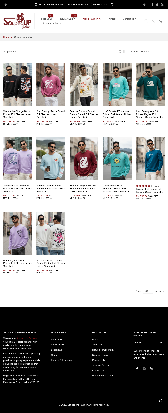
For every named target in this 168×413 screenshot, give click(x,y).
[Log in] (153, 21)
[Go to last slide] (6, 4)
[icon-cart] (160, 21)
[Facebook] (152, 5)
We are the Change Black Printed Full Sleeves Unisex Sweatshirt (17, 114)
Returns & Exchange (61, 360)
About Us (97, 344)
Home (6, 37)
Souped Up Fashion (26, 338)
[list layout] (120, 51)
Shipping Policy (100, 355)
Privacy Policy (99, 360)
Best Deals (56, 349)
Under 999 (56, 339)
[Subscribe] (161, 343)
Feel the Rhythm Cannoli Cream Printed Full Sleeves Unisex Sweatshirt (84, 114)
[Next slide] (144, 4)
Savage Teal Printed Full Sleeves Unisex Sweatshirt (150, 190)
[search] (146, 21)
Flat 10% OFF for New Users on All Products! (63, 4)
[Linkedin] (162, 5)
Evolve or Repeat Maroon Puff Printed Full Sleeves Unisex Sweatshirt (83, 188)
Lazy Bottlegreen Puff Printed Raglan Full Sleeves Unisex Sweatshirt (150, 114)
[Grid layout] (124, 51)
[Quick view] (17, 84)
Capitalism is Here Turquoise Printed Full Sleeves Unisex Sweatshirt (116, 188)
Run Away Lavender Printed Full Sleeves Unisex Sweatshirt (17, 263)
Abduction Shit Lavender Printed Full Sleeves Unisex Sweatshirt (17, 188)
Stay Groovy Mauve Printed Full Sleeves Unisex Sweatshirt (50, 114)
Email (138, 342)
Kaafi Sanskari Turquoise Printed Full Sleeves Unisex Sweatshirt (117, 114)
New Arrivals (57, 344)
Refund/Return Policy (103, 349)
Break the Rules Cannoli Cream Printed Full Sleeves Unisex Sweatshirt (50, 263)
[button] (143, 186)
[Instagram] (157, 5)
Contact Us (98, 370)
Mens (54, 355)
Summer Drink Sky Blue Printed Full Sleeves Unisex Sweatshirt (50, 188)
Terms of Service (101, 365)
